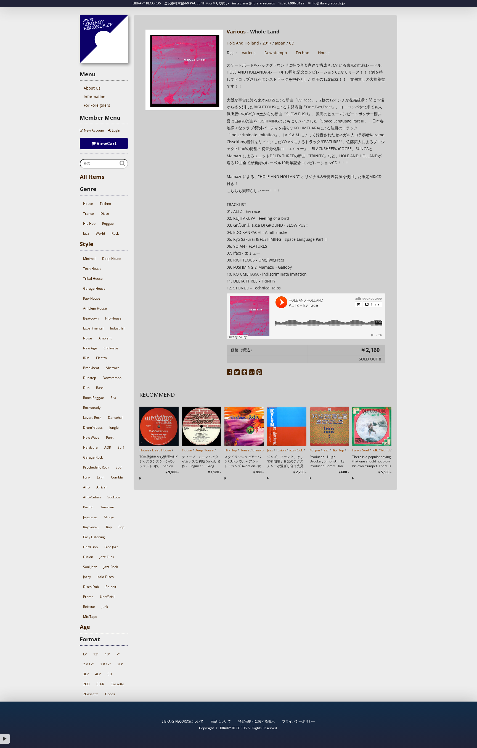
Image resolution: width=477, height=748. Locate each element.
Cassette (117, 684)
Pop (121, 527)
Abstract (112, 367)
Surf (121, 447)
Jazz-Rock (111, 566)
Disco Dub (91, 586)
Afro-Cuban (92, 497)
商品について (221, 721)
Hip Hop (89, 223)
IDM (86, 357)
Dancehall (115, 417)
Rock (115, 233)
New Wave (91, 437)
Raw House (91, 298)
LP (85, 654)
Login (115, 130)
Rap (109, 527)
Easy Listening (94, 537)
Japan (280, 43)
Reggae (108, 223)
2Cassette (91, 694)
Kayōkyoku (91, 527)
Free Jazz (111, 547)
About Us (92, 88)
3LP (86, 674)
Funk (86, 477)
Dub (86, 387)
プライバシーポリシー (298, 721)
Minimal (89, 258)
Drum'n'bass (93, 427)
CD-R (100, 684)
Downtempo (112, 377)
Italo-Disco (105, 576)
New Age (90, 348)
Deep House (111, 258)
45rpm (315, 450)
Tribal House (93, 278)
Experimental (93, 328)
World (100, 233)
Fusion (88, 557)
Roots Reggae (93, 397)
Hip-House (113, 318)
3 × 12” (105, 664)
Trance (88, 213)
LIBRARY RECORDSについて (182, 721)
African (101, 487)
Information (94, 96)
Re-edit (110, 586)
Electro (101, 357)
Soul (119, 467)
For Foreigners (97, 105)
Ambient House (95, 308)
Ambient (105, 338)
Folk (375, 450)
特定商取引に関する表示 (256, 721)
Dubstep (89, 377)
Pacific (88, 507)
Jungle (114, 427)
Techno (105, 203)
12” (95, 654)
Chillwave (111, 348)
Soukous (113, 497)
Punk (109, 437)
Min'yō (109, 517)
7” (118, 654)
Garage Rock (93, 457)
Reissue (89, 606)
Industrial (117, 328)
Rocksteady (91, 407)
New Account (93, 130)
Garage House (94, 288)
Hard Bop (90, 547)
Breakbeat (91, 367)
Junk (105, 606)
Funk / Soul (360, 450)
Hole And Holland (243, 43)
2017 (267, 43)
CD (109, 674)
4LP (98, 674)
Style (86, 244)
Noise (87, 338)
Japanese (90, 517)
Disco (104, 213)
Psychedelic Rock (96, 467)
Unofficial (107, 596)
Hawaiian (107, 507)
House (88, 203)
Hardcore (90, 447)
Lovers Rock (92, 417)
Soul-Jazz (90, 566)
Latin (100, 477)
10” (107, 654)
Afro (86, 487)
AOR (107, 447)
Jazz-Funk (107, 557)
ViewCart (106, 143)
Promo (88, 596)
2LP (120, 664)
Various (236, 31)
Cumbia (117, 477)
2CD (86, 684)
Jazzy (87, 576)
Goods (110, 694)
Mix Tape (90, 616)
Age (85, 627)
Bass (100, 387)
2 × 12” (88, 664)
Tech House (92, 268)
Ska (113, 397)
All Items (92, 177)
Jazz (86, 233)
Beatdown (91, 318)
